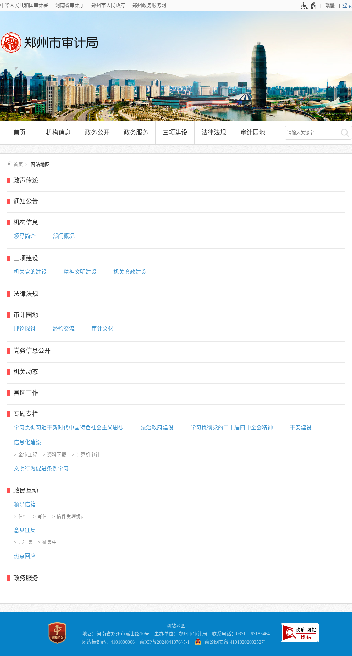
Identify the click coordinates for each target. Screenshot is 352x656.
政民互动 (25, 490)
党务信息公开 (32, 351)
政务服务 (136, 132)
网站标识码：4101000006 (108, 642)
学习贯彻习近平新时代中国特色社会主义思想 (69, 427)
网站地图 (40, 164)
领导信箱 (25, 504)
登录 (347, 5)
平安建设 (301, 427)
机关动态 (25, 372)
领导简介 (25, 236)
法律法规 (213, 132)
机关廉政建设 (129, 272)
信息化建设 (27, 442)
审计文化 (102, 329)
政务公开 (97, 132)
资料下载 (56, 454)
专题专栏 (25, 414)
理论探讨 (25, 329)
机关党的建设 (30, 272)
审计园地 (252, 132)
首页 (19, 132)
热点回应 (25, 556)
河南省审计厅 (69, 5)
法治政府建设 (157, 427)
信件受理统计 (71, 516)
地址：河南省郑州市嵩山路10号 (116, 633)
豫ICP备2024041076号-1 (165, 642)
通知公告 (25, 201)
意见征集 (25, 530)
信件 (23, 516)
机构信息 (58, 132)
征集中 (49, 542)
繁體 (330, 5)
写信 (42, 516)
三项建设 (175, 132)
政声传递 (25, 180)
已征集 (25, 542)
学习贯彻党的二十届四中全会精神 (231, 427)
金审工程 (27, 454)
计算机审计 (88, 454)
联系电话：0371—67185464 (241, 633)
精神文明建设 (80, 272)
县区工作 (25, 393)
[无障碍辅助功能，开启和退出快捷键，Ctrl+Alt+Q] (309, 6)
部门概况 (64, 236)
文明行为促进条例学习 (41, 468)
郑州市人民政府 (108, 5)
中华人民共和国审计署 (24, 5)
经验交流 (64, 329)
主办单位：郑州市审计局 (180, 633)
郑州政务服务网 (149, 5)
